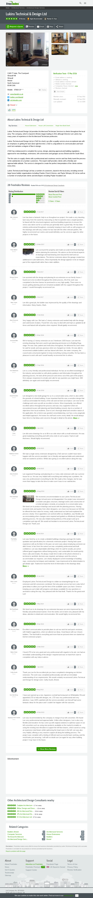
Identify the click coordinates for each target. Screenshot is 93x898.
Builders (49, 837)
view (76, 86)
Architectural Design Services (36, 8)
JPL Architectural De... (25, 814)
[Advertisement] (46, 776)
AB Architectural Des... (25, 811)
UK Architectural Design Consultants (54, 185)
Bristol (48, 839)
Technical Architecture (15, 837)
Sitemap (8, 875)
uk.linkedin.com (16, 100)
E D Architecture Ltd (24, 817)
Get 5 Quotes (10, 870)
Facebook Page (52, 864)
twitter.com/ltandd (16, 97)
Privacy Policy (72, 867)
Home (8, 8)
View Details (59, 91)
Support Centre (31, 870)
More (76, 418)
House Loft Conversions (45, 125)
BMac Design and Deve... (26, 808)
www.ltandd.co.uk (16, 94)
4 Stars (57, 201)
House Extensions (30, 125)
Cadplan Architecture (24, 805)
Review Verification (74, 870)
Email (40, 26)
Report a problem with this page (15, 851)
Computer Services (14, 834)
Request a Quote (15, 26)
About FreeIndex (11, 864)
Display (42, 90)
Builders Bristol (13, 832)
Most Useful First (55, 197)
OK (77, 895)
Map (50, 26)
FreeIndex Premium (33, 867)
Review (30, 26)
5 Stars (51, 201)
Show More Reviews (46, 749)
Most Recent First (55, 194)
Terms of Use (72, 864)
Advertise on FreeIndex (34, 864)
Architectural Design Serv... (17, 839)
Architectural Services (18, 8)
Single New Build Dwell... (63, 125)
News (7, 867)
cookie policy (68, 895)
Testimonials (9, 873)
